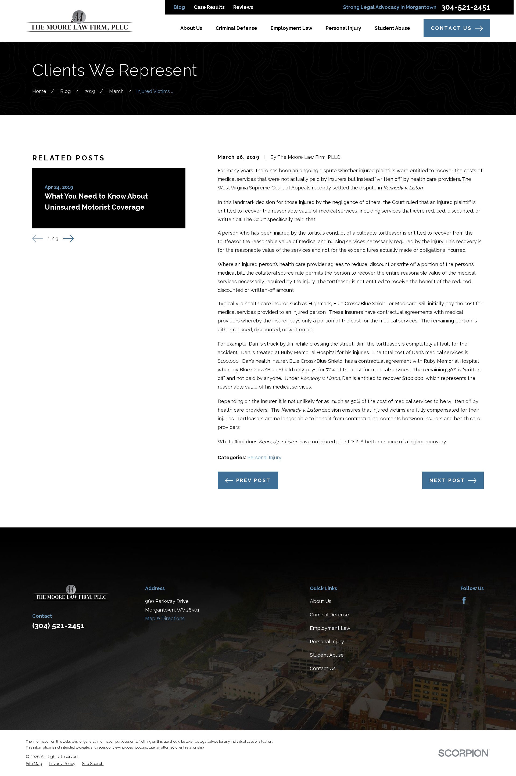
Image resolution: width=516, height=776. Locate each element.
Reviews (243, 7)
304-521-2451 (465, 7)
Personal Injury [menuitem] (343, 28)
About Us (320, 601)
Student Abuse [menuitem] (392, 28)
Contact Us (451, 28)
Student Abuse (327, 655)
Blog (179, 7)
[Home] (79, 21)
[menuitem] (34, 763)
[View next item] (68, 238)
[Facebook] (464, 600)
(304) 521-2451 (58, 625)
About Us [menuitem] (191, 28)
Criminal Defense (329, 614)
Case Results (209, 7)
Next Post (447, 480)
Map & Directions (165, 618)
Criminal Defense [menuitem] (236, 28)
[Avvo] (478, 600)
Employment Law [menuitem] (291, 28)
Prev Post (253, 480)
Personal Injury (264, 457)
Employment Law (330, 628)
